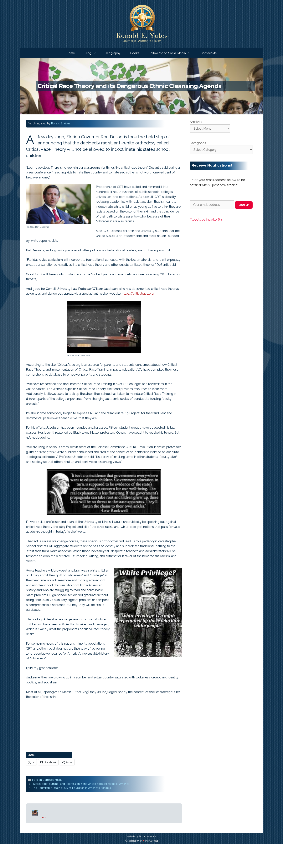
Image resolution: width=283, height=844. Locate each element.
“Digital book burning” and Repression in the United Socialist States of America (80, 783)
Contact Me (209, 53)
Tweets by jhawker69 (206, 219)
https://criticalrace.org (138, 293)
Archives (196, 122)
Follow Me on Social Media (167, 53)
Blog (88, 53)
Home (71, 53)
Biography (113, 53)
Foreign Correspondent (47, 779)
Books (134, 53)
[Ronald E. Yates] (141, 24)
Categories (198, 143)
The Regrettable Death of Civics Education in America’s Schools (71, 787)
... (44, 815)
